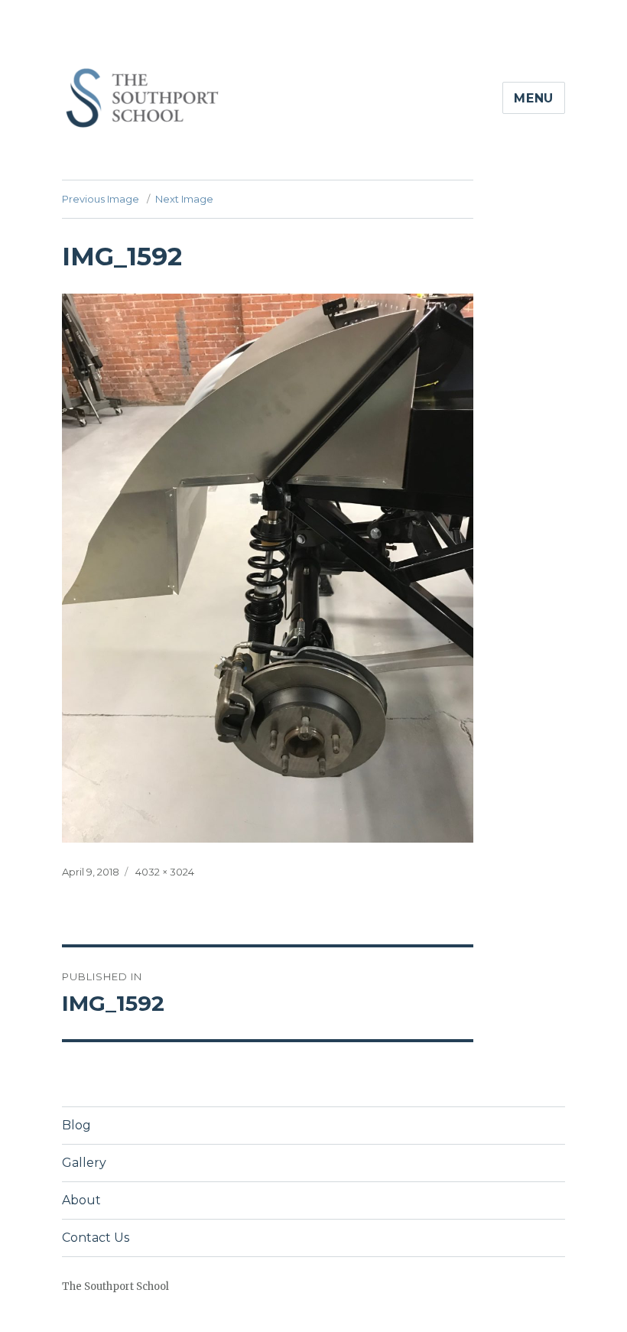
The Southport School (115, 1286)
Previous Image (100, 199)
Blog (76, 1125)
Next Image (184, 199)
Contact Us (95, 1237)
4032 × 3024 (164, 872)
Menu (534, 98)
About (81, 1200)
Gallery (84, 1162)
